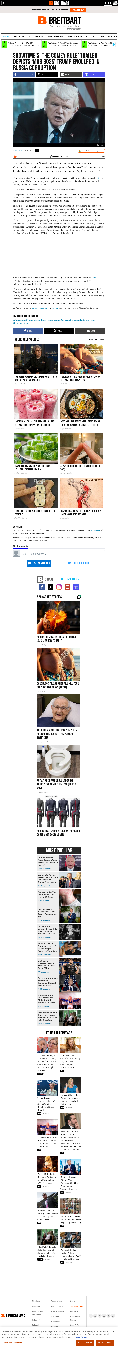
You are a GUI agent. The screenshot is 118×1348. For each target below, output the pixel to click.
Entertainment (19, 319)
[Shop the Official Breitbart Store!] (70, 579)
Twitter (55, 308)
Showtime (90, 319)
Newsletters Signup (75, 1318)
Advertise (55, 1317)
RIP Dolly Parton (22, 36)
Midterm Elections (95, 36)
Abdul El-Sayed (75, 36)
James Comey (54, 319)
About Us (36, 1306)
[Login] (108, 3)
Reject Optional (105, 1342)
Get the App (75, 1311)
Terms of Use (56, 1301)
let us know (96, 530)
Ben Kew (18, 150)
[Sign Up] (78, 10)
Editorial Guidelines (36, 1327)
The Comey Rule (20, 322)
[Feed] (113, 1316)
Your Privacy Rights (13, 1342)
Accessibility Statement (37, 1313)
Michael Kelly (78, 319)
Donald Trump (40, 319)
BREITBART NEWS (15, 1315)
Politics (29, 319)
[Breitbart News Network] (40, 579)
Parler (35, 308)
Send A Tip (74, 1325)
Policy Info (36, 1320)
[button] (3, 3)
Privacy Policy (57, 1306)
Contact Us (55, 1322)
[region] (59, 1337)
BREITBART (61, 3)
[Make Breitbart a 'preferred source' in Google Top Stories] (91, 151)
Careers (54, 1327)
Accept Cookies (85, 1342)
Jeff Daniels (66, 319)
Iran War (38, 36)
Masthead (36, 1301)
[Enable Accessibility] (115, 3)
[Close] (113, 1332)
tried (99, 177)
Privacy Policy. (80, 1337)
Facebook (43, 308)
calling (95, 277)
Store (72, 1301)
